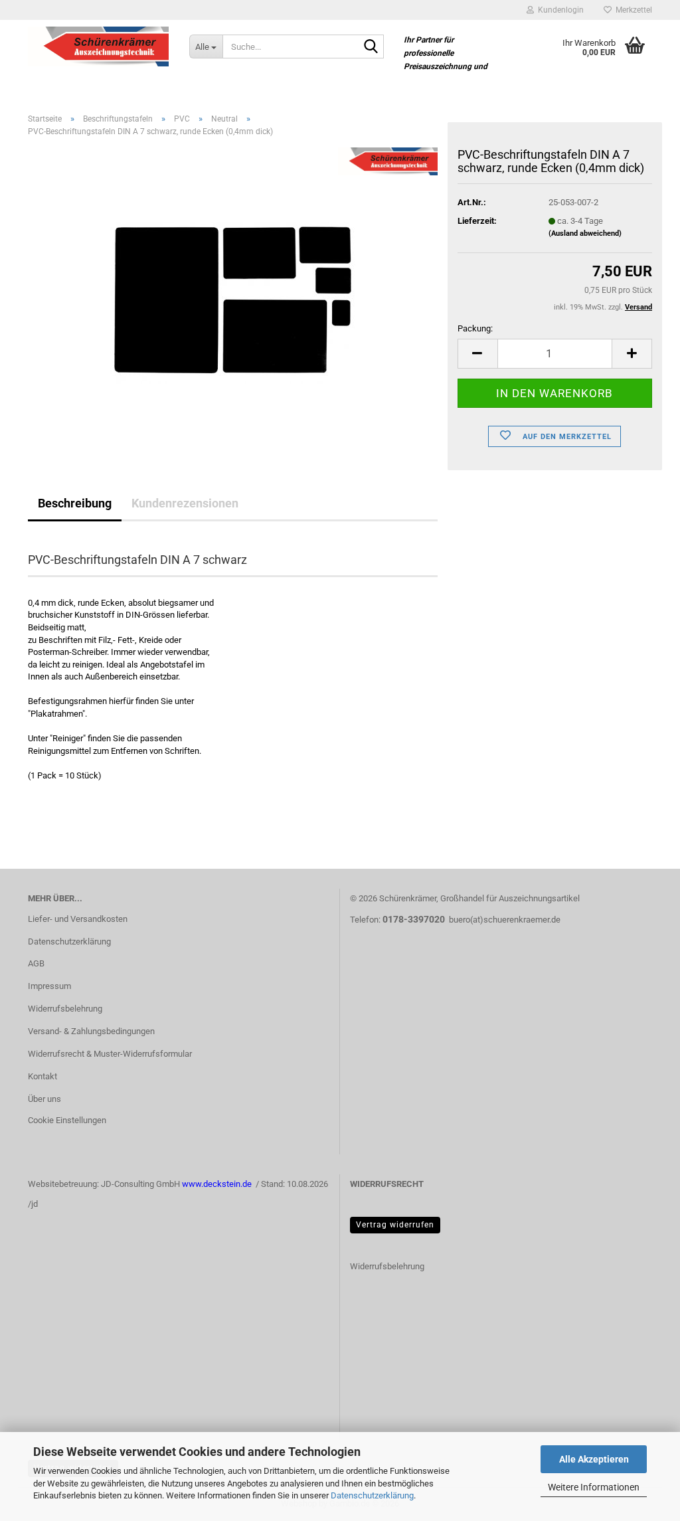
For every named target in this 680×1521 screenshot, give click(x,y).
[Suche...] (371, 47)
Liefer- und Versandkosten (78, 919)
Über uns (44, 1099)
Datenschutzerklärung (372, 1495)
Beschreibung (75, 503)
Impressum (49, 986)
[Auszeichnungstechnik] (98, 46)
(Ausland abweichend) (585, 233)
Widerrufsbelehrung (65, 1009)
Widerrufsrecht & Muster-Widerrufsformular (110, 1054)
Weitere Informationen (593, 1487)
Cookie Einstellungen (67, 1120)
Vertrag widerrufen (395, 1224)
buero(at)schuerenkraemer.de (504, 920)
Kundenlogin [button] (559, 10)
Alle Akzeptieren (594, 1459)
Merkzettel (632, 10)
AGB (36, 963)
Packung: (475, 328)
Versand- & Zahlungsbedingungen (91, 1031)
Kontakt (42, 1076)
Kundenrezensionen (184, 503)
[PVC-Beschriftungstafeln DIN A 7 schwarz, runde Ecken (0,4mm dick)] (232, 297)
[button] (477, 354)
